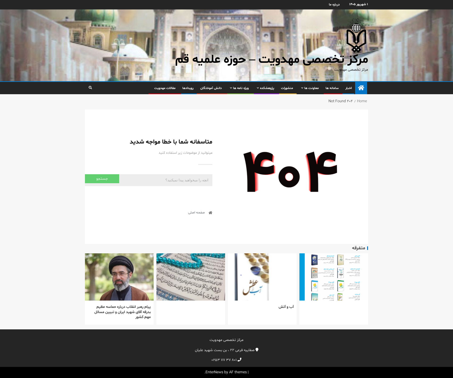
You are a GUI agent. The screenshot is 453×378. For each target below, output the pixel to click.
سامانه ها (332, 88)
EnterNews (214, 372)
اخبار (348, 88)
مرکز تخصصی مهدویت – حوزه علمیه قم (271, 59)
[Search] (90, 88)
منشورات (287, 88)
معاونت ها (311, 88)
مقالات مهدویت (165, 88)
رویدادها (187, 88)
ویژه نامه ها (241, 88)
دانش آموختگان (211, 88)
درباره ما (334, 4)
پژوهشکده (267, 88)
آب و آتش (286, 307)
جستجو (102, 178)
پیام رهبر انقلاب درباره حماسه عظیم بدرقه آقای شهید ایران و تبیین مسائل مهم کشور (122, 312)
